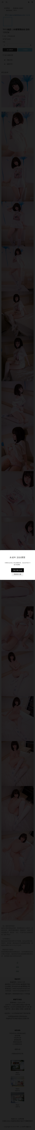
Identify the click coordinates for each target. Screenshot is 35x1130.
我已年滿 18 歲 (17, 570)
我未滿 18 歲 (17, 574)
